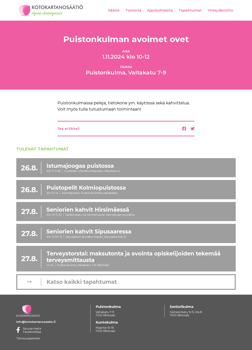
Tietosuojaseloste (28, 338)
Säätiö (113, 10)
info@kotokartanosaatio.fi (36, 322)
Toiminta (133, 10)
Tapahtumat (190, 10)
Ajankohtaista (160, 10)
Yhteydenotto (220, 10)
